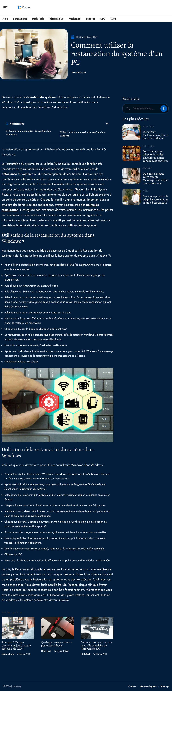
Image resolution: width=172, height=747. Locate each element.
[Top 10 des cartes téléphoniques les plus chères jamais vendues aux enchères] (131, 153)
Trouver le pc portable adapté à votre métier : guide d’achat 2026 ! (155, 199)
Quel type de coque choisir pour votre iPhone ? (56, 643)
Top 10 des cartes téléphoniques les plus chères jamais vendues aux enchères (155, 156)
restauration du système (39, 97)
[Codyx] (24, 7)
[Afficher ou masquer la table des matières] (66, 124)
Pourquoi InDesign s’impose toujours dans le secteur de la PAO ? (16, 645)
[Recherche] (166, 7)
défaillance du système (17, 174)
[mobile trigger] (6, 7)
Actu (145, 191)
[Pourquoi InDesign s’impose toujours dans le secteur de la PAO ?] (18, 628)
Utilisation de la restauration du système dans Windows (82, 134)
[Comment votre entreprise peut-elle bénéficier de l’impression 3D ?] (97, 628)
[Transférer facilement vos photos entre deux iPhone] (131, 132)
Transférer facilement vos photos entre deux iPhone (155, 135)
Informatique (79, 72)
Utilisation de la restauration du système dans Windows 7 (28, 132)
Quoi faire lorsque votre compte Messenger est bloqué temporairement (155, 178)
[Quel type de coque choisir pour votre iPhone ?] (57, 628)
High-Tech (46, 650)
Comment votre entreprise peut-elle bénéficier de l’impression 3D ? (96, 645)
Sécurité (147, 168)
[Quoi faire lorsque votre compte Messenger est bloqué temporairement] (131, 176)
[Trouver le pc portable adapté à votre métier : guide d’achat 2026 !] (131, 197)
